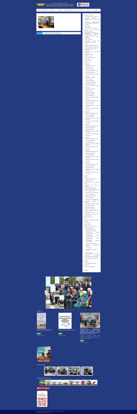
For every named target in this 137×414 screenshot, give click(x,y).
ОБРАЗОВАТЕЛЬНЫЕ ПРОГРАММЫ (91, 70)
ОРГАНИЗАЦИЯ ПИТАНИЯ (89, 205)
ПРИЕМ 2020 (87, 87)
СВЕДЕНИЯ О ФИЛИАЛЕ (42, 10)
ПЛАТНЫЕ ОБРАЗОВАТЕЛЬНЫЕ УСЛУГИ (92, 47)
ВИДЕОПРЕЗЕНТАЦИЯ (89, 54)
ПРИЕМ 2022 (87, 111)
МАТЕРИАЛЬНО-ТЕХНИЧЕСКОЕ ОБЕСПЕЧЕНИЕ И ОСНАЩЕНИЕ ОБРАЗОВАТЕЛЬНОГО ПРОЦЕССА (92, 33)
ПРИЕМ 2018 (87, 64)
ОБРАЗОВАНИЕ (87, 26)
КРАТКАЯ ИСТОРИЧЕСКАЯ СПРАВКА (91, 16)
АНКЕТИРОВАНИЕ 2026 (68, 10)
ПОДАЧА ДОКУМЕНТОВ (89, 95)
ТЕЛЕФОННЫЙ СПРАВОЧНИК (90, 57)
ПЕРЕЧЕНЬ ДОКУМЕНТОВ (90, 72)
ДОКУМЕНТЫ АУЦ (88, 224)
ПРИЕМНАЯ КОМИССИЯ (89, 80)
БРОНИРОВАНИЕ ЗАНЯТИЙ (90, 229)
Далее (39, 333)
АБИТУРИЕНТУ (52, 10)
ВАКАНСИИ (95, 10)
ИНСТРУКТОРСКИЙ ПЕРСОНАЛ (91, 243)
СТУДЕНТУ (59, 10)
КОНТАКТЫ (88, 10)
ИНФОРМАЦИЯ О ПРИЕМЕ (90, 65)
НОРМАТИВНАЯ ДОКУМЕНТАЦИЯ (91, 100)
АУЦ (75, 10)
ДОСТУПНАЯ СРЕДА (88, 39)
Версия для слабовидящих (44, 388)
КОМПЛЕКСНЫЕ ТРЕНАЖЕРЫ (90, 230)
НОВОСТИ (42, 335)
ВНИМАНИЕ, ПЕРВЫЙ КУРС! (44, 330)
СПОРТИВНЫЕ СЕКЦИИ (89, 212)
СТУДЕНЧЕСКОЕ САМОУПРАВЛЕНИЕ (91, 199)
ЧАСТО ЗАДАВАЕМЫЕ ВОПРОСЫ (91, 263)
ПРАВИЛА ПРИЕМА (88, 67)
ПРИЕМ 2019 (87, 75)
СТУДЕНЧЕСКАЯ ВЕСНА (89, 197)
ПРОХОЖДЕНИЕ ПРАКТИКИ (90, 207)
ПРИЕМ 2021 (87, 99)
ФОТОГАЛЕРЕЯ (87, 59)
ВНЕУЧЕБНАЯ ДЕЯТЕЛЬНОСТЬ (90, 187)
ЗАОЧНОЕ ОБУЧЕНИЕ (89, 180)
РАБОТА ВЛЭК (88, 122)
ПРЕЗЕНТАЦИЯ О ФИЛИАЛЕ (90, 82)
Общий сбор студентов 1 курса (66, 330)
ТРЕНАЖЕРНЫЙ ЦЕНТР (89, 227)
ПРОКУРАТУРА (82, 10)
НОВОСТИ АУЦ (87, 222)
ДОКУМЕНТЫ (87, 24)
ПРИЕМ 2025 (87, 150)
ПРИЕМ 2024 (87, 137)
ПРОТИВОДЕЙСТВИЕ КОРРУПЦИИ (91, 45)
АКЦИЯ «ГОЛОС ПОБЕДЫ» (90, 194)
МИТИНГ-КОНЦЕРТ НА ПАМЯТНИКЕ (91, 192)
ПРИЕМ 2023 (87, 124)
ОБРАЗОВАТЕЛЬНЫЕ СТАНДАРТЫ (91, 28)
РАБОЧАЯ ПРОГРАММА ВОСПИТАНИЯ (92, 189)
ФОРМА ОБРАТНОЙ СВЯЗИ (90, 266)
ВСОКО (86, 43)
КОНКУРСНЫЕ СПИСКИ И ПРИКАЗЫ (91, 85)
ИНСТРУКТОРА (89, 247)
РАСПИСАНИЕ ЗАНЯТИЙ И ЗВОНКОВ (91, 258)
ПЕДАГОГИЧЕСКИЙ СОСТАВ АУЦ (91, 226)
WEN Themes (47, 412)
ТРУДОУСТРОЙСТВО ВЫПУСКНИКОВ (91, 210)
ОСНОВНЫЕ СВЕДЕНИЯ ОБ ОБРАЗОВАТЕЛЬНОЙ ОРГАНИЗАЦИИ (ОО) (92, 19)
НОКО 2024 (87, 177)
